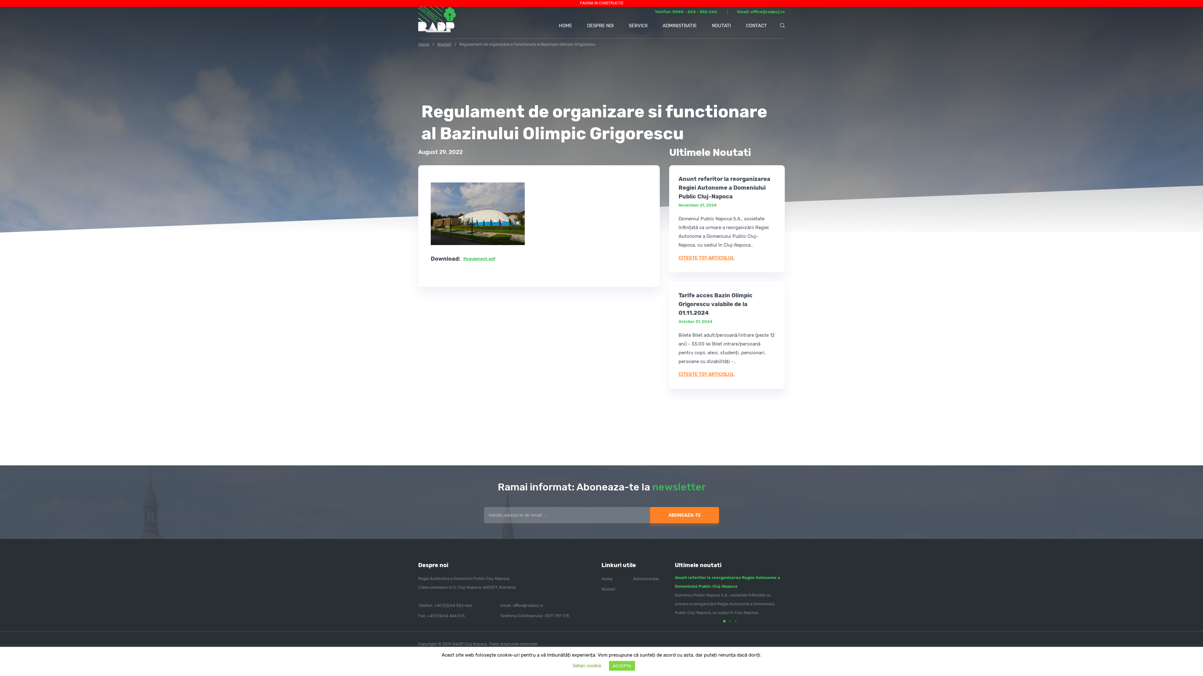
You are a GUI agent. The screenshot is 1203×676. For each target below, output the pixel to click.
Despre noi (600, 25)
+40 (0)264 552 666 (453, 605)
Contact (756, 25)
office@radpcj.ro (528, 605)
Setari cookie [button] (587, 665)
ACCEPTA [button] (622, 665)
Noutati (721, 25)
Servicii (638, 25)
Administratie (680, 25)
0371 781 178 (557, 615)
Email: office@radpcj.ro (761, 11)
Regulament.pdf (479, 258)
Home (565, 25)
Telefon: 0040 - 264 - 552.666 (686, 11)
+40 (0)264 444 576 (446, 615)
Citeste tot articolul (706, 258)
